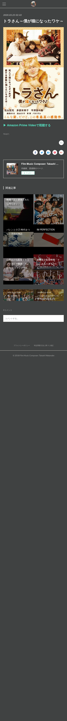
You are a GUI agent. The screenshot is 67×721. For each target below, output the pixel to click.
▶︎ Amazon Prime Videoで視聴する (27, 125)
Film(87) (6, 134)
